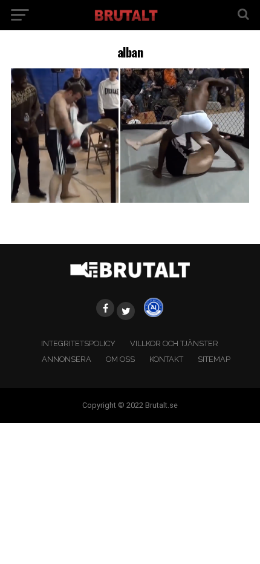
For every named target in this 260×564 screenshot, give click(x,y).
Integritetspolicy (78, 343)
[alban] (130, 199)
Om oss (120, 359)
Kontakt (166, 359)
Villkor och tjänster (174, 343)
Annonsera (66, 359)
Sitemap (214, 359)
